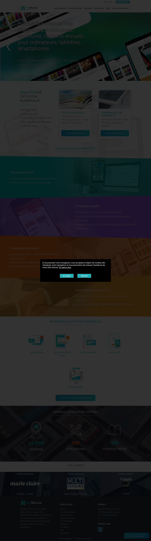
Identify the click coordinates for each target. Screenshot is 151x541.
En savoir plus (65, 267)
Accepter (67, 276)
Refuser (84, 276)
